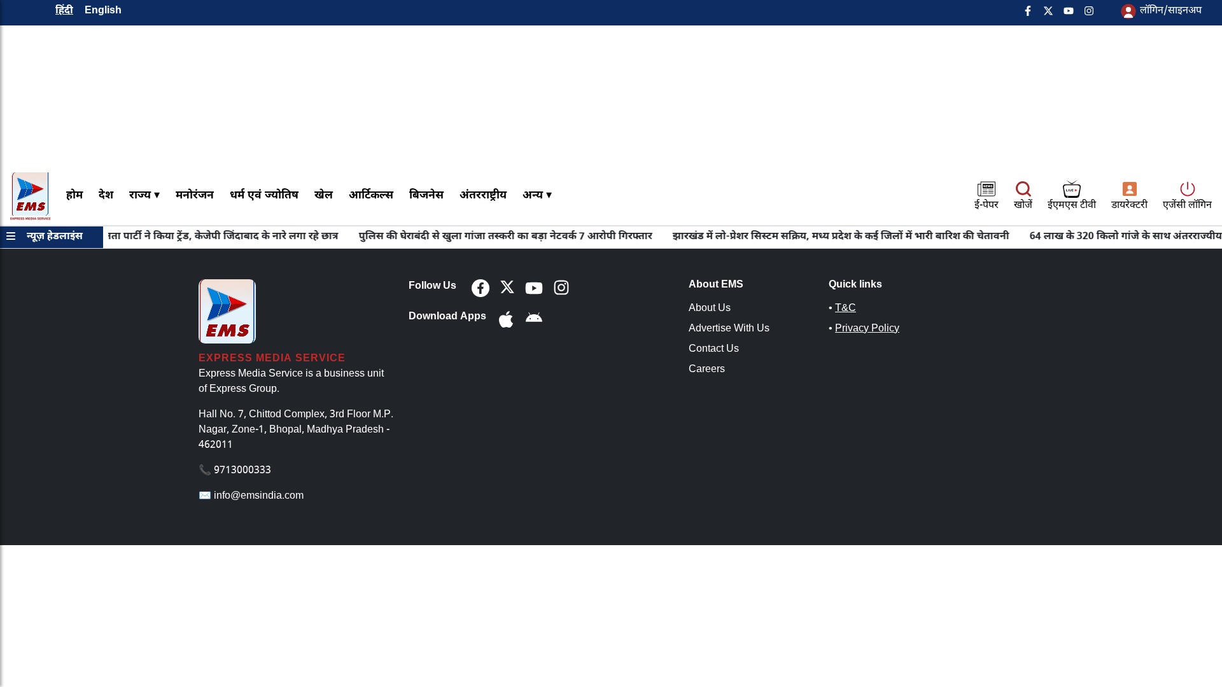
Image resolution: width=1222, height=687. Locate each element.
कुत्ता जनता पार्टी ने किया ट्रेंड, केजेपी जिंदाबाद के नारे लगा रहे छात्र (194, 237)
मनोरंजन (195, 195)
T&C (845, 309)
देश (106, 195)
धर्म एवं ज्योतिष (264, 195)
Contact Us (714, 349)
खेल (323, 195)
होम (74, 195)
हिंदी (64, 11)
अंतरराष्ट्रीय (483, 195)
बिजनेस (426, 195)
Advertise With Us (729, 329)
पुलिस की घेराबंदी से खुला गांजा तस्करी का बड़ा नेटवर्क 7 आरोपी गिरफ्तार (493, 237)
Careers (707, 370)
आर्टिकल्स (371, 195)
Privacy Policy (867, 329)
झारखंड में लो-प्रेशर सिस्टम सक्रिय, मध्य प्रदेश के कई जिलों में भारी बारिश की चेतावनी (828, 237)
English (103, 11)
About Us (710, 309)
